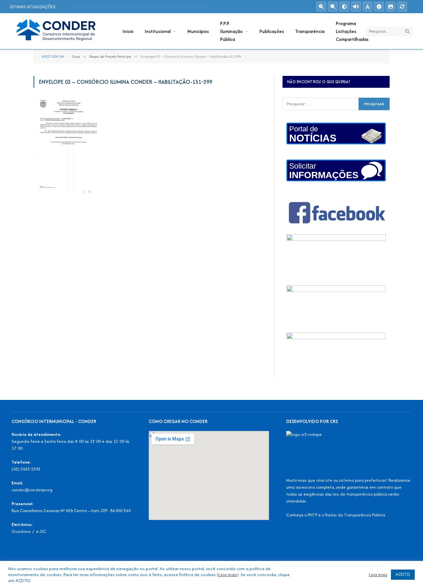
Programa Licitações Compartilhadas (352, 31)
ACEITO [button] (403, 574)
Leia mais (227, 574)
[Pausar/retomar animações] (379, 7)
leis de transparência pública (360, 494)
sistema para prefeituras (362, 480)
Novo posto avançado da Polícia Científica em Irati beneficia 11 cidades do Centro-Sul (143, 7)
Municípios (198, 31)
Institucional (158, 31)
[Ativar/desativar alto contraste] (344, 7)
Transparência (310, 31)
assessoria (305, 487)
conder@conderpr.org (32, 490)
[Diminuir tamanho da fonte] (333, 7)
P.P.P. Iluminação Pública (231, 31)
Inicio (128, 31)
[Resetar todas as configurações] (402, 7)
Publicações (271, 31)
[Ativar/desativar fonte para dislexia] (367, 7)
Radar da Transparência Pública (355, 515)
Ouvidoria (21, 531)
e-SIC (41, 531)
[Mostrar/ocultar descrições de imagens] (391, 7)
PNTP (312, 515)
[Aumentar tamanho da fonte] (321, 7)
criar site (324, 480)
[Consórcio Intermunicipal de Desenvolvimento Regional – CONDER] (57, 31)
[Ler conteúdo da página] (356, 7)
